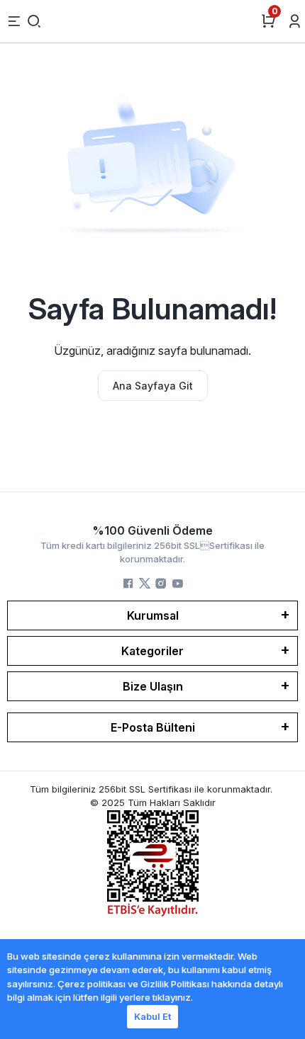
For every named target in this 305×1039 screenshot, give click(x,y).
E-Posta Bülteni (153, 727)
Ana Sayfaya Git (153, 386)
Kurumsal (153, 615)
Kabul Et (152, 1016)
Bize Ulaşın (153, 686)
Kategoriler (152, 651)
